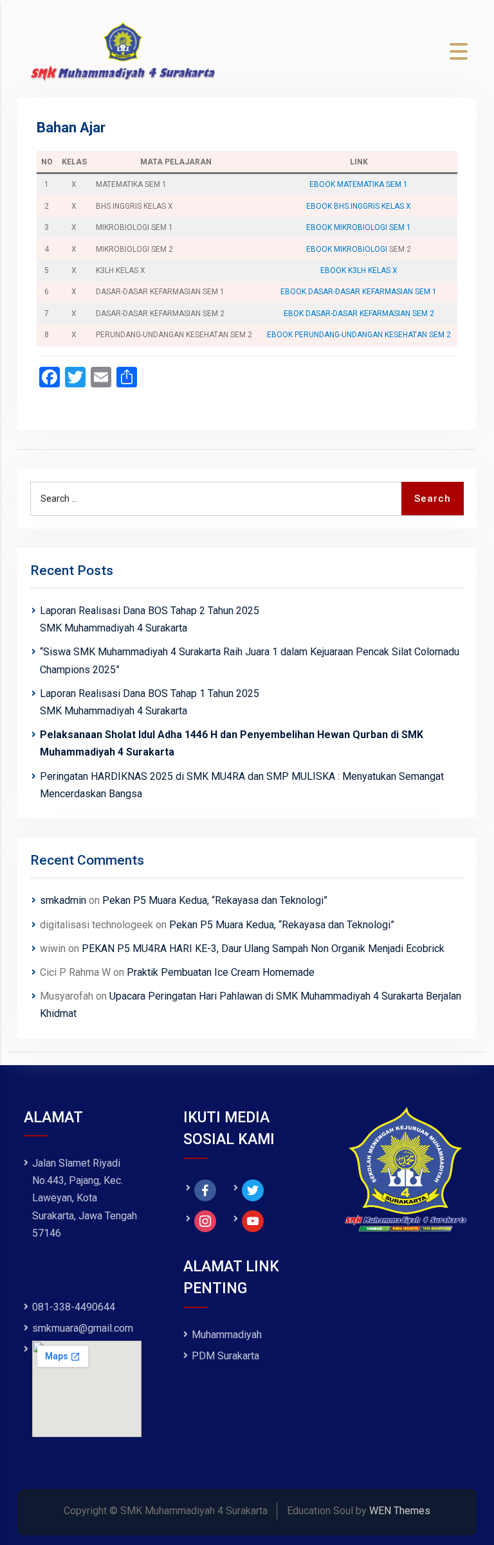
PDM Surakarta (225, 1356)
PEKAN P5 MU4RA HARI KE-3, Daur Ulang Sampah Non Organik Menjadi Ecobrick (263, 948)
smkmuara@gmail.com (82, 1328)
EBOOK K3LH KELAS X (359, 270)
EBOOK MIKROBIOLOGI (346, 249)
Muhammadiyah (227, 1335)
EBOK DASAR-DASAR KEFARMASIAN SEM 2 (359, 313)
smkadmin (63, 900)
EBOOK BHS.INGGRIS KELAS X (358, 206)
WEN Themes (399, 1511)
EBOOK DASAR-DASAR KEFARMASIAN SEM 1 (358, 291)
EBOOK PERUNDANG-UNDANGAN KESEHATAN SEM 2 (359, 334)
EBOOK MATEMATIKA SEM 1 (358, 184)
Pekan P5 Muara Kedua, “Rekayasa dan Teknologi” (214, 900)
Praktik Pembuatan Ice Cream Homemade (221, 972)
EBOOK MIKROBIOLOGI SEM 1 (358, 227)
